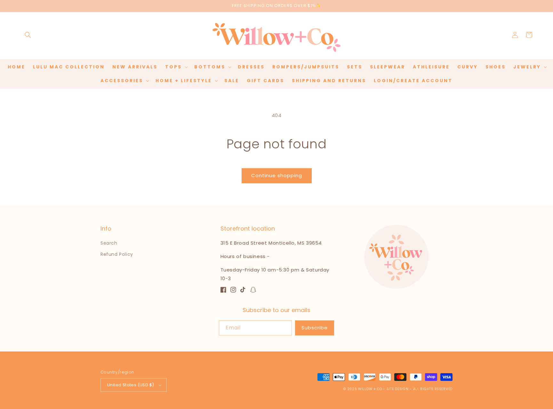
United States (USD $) (130, 385)
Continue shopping (276, 175)
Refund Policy (116, 254)
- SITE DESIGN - (398, 389)
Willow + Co (370, 389)
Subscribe (314, 327)
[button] (28, 35)
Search (108, 243)
